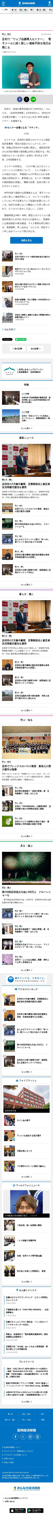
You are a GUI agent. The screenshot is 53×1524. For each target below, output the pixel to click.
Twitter (23, 1437)
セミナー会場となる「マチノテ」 (23, 127)
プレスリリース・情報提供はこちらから (18, 1451)
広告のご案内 (9, 1462)
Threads (37, 1437)
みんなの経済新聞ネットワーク (26, 1489)
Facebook (15, 1437)
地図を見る (26, 240)
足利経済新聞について (12, 1447)
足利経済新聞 (26, 3)
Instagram (30, 1437)
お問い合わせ (9, 1459)
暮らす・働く (41, 10)
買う (32, 10)
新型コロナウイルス (10, 52)
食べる (14, 10)
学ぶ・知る (6, 34)
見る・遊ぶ (23, 10)
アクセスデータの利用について (15, 1455)
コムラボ (8, 329)
